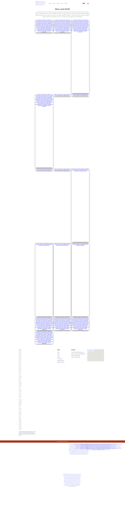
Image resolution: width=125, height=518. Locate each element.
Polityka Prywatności (61, 362)
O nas (58, 355)
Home (50, 3)
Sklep (58, 353)
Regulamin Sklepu (60, 360)
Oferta (58, 352)
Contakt (65, 3)
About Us (58, 3)
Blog (62, 3)
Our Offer (53, 3)
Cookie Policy (59, 358)
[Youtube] (84, 3)
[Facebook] (83, 3)
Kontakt (58, 357)
